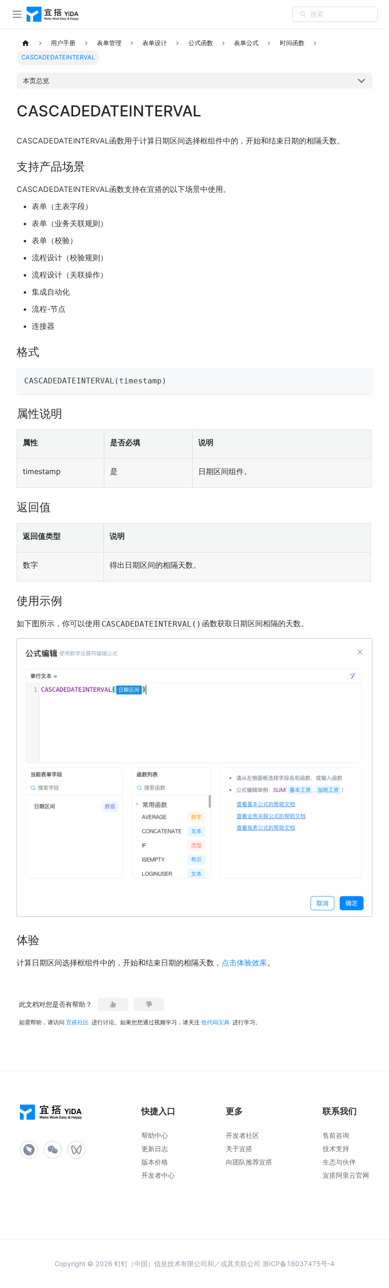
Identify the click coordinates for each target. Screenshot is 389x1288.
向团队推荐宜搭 (249, 1162)
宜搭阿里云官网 (346, 1175)
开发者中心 (158, 1175)
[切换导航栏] (17, 14)
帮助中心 (154, 1135)
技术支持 (336, 1149)
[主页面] (26, 43)
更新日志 (154, 1149)
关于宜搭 (239, 1149)
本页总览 (36, 80)
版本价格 (154, 1162)
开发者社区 (242, 1135)
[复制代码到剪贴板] (361, 379)
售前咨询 (336, 1135)
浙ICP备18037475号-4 (298, 1263)
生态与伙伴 (339, 1162)
